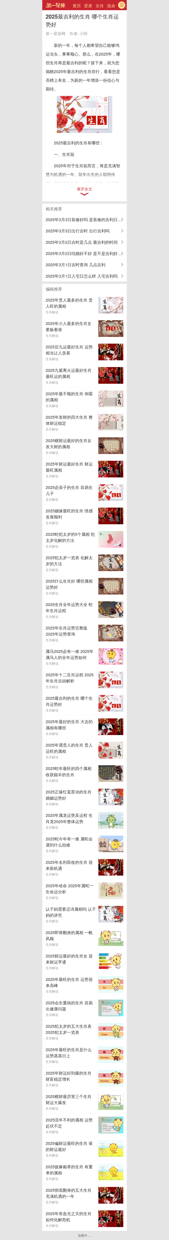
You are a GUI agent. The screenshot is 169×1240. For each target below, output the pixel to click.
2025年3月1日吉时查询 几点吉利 (75, 264)
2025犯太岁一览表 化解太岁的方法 (69, 560)
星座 (88, 5)
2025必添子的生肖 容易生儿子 (69, 490)
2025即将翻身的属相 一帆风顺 (69, 935)
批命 (111, 5)
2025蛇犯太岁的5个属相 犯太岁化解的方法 (70, 537)
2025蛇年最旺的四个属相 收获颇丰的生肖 (68, 771)
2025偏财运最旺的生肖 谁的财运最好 (69, 1146)
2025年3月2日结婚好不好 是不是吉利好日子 (86, 253)
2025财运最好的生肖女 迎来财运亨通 (69, 959)
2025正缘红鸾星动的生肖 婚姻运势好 (68, 795)
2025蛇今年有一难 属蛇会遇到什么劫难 (69, 842)
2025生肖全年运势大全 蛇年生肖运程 (69, 607)
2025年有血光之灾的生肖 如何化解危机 (68, 1216)
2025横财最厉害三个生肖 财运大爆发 (68, 1099)
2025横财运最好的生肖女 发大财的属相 (68, 443)
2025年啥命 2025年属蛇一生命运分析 (69, 889)
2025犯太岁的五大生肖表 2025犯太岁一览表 (68, 1029)
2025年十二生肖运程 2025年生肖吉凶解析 (69, 678)
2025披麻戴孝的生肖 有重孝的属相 (69, 1170)
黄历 (77, 5)
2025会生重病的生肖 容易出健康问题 (69, 1006)
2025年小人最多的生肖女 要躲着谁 (68, 326)
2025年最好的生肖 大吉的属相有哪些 (69, 724)
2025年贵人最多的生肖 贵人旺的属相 (69, 303)
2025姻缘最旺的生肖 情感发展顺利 (69, 514)
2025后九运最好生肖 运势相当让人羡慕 (69, 350)
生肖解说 (52, 312)
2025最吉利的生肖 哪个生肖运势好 (69, 701)
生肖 (100, 5)
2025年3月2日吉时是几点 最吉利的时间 (82, 242)
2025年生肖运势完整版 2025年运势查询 (66, 631)
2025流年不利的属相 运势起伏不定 (69, 1123)
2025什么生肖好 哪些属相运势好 (69, 584)
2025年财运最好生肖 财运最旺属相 (69, 467)
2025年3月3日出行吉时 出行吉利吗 (77, 231)
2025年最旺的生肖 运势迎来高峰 (69, 982)
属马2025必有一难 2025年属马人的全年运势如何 (69, 654)
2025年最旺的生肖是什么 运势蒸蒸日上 (68, 1052)
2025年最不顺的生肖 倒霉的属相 (69, 397)
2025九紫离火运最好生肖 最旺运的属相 (68, 373)
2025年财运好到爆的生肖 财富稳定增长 (68, 1076)
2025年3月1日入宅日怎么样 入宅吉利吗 (82, 276)
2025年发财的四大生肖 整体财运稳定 (69, 420)
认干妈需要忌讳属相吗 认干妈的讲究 (71, 912)
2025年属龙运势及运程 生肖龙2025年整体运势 (69, 818)
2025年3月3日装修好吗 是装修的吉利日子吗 (86, 219)
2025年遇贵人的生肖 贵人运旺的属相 (69, 748)
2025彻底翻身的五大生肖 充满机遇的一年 (68, 1193)
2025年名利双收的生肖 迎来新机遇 (69, 865)
